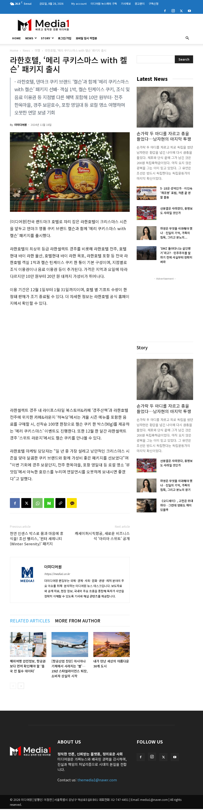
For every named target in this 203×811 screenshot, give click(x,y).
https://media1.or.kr (57, 574)
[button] (187, 38)
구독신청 (153, 3)
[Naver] (49, 503)
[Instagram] (173, 10)
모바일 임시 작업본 (86, 38)
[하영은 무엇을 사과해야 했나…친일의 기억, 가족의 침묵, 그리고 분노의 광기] (146, 233)
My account (79, 3)
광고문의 (140, 3)
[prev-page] (13, 686)
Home (14, 50)
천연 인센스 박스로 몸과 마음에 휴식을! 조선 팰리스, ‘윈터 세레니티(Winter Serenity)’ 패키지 (36, 538)
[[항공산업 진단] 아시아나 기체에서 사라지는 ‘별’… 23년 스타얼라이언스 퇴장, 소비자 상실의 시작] (69, 644)
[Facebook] (165, 10)
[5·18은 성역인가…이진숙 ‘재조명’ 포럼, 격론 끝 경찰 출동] (146, 193)
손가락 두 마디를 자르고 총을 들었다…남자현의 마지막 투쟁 (164, 136)
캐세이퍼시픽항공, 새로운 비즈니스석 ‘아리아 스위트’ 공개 (102, 536)
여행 (37, 50)
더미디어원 (20, 125)
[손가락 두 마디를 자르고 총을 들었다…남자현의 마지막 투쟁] (165, 107)
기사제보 (126, 3)
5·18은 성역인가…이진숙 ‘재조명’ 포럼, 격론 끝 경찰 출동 (176, 192)
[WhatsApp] (38, 503)
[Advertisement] (135, 24)
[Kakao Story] (72, 503)
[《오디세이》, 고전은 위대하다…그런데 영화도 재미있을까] (146, 505)
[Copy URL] (60, 503)
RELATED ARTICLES (30, 620)
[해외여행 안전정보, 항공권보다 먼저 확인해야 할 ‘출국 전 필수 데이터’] (28, 644)
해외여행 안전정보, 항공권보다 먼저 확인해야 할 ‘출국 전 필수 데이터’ (28, 666)
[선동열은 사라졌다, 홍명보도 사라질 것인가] (146, 213)
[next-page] (21, 686)
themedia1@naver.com (97, 779)
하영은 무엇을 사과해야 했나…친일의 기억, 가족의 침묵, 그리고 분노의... (176, 232)
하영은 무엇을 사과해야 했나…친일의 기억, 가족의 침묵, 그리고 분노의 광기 (176, 485)
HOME (16, 38)
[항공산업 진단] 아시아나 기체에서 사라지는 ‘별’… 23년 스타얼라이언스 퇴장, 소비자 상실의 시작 (69, 668)
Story (45, 38)
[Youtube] (189, 10)
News (29, 38)
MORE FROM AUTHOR (77, 620)
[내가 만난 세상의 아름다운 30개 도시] (111, 644)
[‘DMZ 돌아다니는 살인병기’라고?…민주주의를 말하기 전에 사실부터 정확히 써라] (146, 253)
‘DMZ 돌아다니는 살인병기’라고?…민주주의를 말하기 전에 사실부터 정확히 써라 (176, 255)
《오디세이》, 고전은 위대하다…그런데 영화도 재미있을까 (176, 505)
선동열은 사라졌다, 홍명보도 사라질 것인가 (176, 210)
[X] (181, 10)
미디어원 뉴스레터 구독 (104, 3)
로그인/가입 (64, 38)
